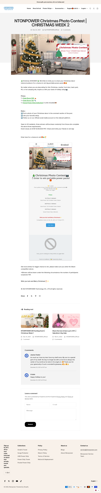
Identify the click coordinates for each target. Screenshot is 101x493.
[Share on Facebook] (27, 296)
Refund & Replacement (45, 459)
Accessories (59, 8)
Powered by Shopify (22, 487)
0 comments (58, 339)
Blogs (63, 450)
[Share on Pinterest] (35, 296)
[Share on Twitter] (31, 296)
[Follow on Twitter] (9, 481)
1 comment (26, 339)
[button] (97, 490)
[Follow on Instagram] (13, 481)
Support (70, 8)
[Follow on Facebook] (5, 481)
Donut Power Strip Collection (33, 103)
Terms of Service (43, 456)
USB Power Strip (23, 456)
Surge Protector (23, 453)
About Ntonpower (67, 453)
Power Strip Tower (24, 459)
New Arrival (37, 8)
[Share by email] (39, 296)
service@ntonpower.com (88, 450)
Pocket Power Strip (24, 462)
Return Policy (42, 453)
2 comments (66, 30)
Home (29, 8)
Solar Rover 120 (28, 100)
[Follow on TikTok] (21, 481)
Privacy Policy (60, 396)
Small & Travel (22, 450)
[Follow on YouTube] (17, 481)
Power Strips (47, 8)
